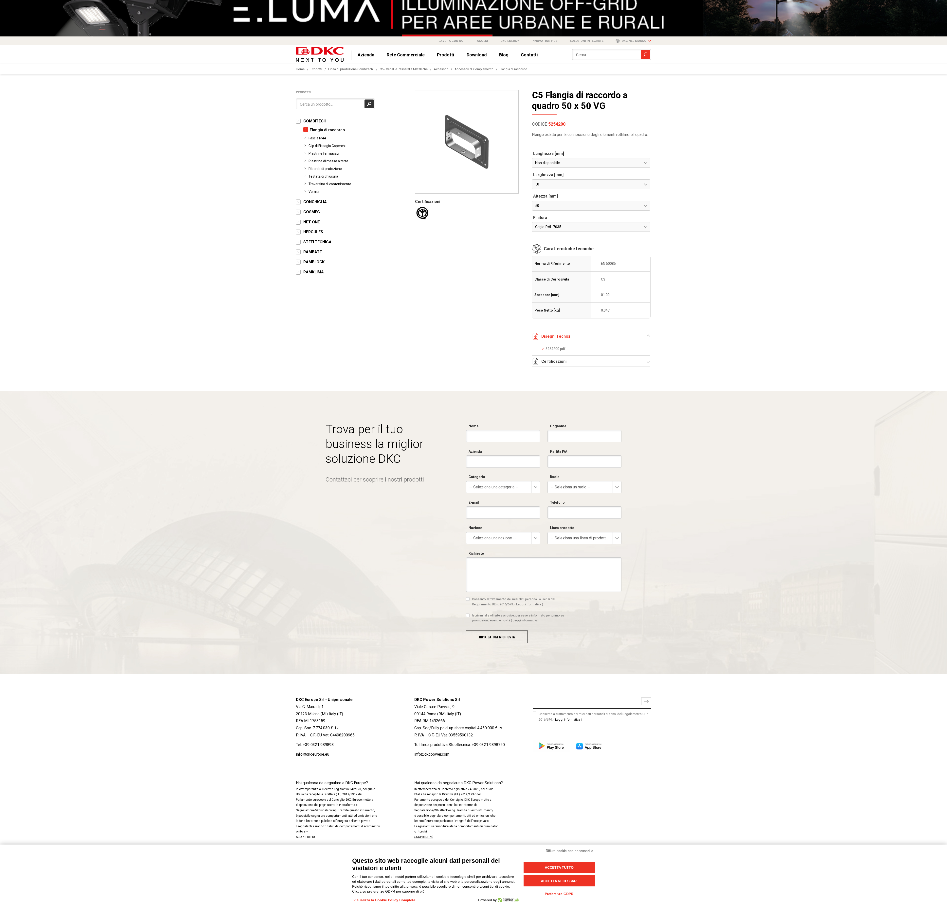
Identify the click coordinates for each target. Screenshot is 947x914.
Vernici (314, 192)
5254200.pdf (555, 349)
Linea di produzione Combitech (351, 69)
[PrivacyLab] (508, 899)
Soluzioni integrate (586, 41)
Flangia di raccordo (513, 69)
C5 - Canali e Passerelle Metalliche (404, 69)
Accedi (482, 41)
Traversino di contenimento (330, 184)
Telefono (557, 502)
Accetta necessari (559, 881)
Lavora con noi (451, 41)
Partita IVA (558, 451)
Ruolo (555, 477)
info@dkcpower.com (431, 754)
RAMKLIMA (313, 272)
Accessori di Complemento (474, 69)
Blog (504, 54)
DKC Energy (509, 41)
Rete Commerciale (406, 54)
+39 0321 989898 (318, 744)
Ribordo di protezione (325, 169)
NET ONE (311, 222)
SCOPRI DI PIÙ (305, 837)
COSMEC (311, 212)
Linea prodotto (562, 528)
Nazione (475, 528)
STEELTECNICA (317, 242)
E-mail (474, 502)
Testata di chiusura (323, 176)
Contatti (529, 54)
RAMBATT (312, 251)
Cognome (558, 426)
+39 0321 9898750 (488, 744)
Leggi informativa (528, 604)
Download (477, 54)
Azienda (366, 54)
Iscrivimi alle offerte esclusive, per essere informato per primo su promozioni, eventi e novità (518, 618)
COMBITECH (314, 121)
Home (300, 69)
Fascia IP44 (317, 138)
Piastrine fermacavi (324, 153)
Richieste (476, 553)
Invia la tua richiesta (497, 636)
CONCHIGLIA (315, 201)
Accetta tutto (559, 867)
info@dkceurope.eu (312, 754)
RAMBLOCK (314, 262)
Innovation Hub (544, 41)
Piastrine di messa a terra (328, 161)
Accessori (441, 69)
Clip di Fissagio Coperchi (327, 146)
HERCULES (313, 232)
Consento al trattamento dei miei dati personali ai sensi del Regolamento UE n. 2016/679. (513, 601)
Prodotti (445, 54)
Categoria (477, 477)
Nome (473, 426)
